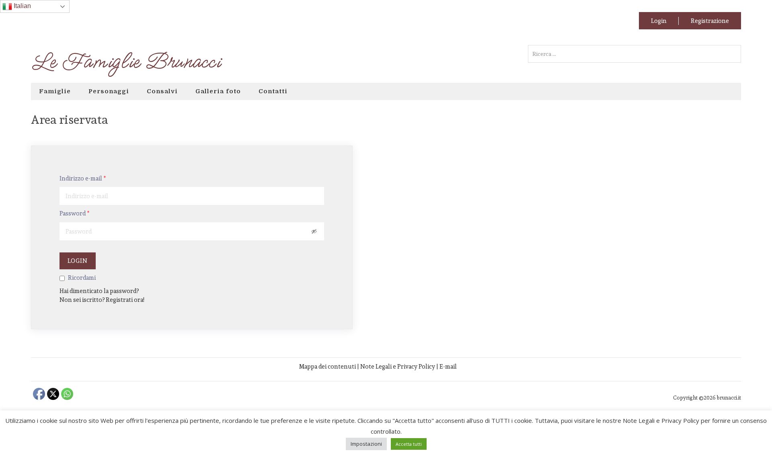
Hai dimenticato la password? (99, 290)
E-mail (448, 366)
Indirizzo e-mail (83, 178)
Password (75, 213)
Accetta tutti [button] (409, 444)
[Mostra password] (314, 231)
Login (659, 20)
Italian (21, 5)
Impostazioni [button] (366, 443)
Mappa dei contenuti (327, 366)
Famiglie (55, 91)
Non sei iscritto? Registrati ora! (102, 299)
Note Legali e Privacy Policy (397, 366)
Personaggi (108, 91)
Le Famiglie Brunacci (125, 61)
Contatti (273, 91)
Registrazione (710, 20)
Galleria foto (218, 91)
